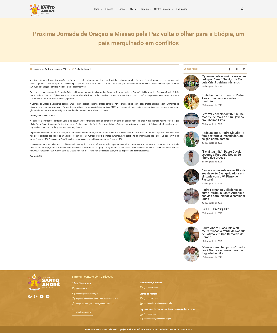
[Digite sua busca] (242, 9)
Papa (96, 9)
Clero (133, 9)
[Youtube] (42, 296)
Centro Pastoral (162, 9)
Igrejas (145, 9)
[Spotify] (47, 296)
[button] (98, 9)
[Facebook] (30, 296)
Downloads (181, 9)
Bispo (122, 9)
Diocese (109, 9)
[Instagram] (36, 296)
